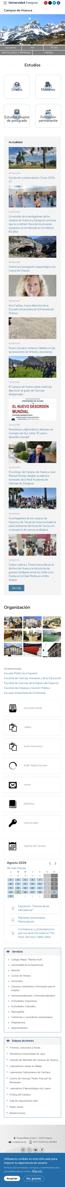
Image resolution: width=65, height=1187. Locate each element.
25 (18, 892)
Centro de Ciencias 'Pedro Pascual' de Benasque (30, 1080)
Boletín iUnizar (17, 1113)
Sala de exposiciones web (24, 1100)
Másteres (48, 89)
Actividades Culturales (23, 1006)
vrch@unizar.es (19, 1142)
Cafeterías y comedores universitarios (32, 1017)
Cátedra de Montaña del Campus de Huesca (34, 1060)
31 (11, 896)
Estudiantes (10, 47)
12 (25, 884)
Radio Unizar (16, 1107)
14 (40, 884)
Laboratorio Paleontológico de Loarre (30, 1088)
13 (32, 884)
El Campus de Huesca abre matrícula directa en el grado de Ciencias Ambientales (30, 390)
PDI (32, 47)
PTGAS (54, 47)
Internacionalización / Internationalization (33, 995)
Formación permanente (48, 118)
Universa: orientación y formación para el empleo (33, 988)
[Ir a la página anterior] (50, 863)
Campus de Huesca (18, 10)
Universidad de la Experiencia (27, 965)
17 (11, 888)
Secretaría (16, 981)
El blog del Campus (20, 1094)
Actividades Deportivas (24, 1001)
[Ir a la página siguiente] (55, 863)
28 (40, 892)
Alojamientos (18, 1022)
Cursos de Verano (21, 975)
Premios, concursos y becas (25, 1047)
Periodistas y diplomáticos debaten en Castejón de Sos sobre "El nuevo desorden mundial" (31, 433)
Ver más (16, 588)
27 (32, 892)
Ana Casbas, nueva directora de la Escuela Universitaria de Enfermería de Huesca (31, 309)
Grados (16, 89)
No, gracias (34, 1178)
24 (10, 892)
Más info (37, 1171)
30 (54, 892)
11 (18, 884)
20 (32, 888)
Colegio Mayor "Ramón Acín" (26, 959)
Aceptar (12, 1178)
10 (11, 884)
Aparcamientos (19, 1028)
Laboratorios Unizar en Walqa (25, 1066)
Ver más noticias (16, 868)
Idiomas (15, 970)
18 (18, 888)
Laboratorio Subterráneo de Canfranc (30, 1072)
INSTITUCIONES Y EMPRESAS (16, 52)
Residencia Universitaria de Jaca (27, 1053)
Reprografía (17, 1011)
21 (40, 888)
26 (25, 892)
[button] (60, 29)
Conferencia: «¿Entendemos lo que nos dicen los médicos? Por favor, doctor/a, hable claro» (36, 933)
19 (25, 888)
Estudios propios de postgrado (16, 118)
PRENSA (49, 52)
